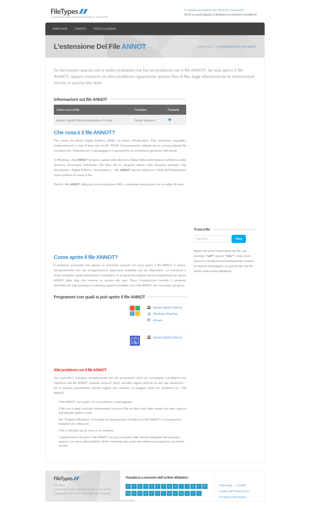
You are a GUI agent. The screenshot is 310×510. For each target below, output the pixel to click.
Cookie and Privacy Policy (234, 491)
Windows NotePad (165, 313)
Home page (60, 28)
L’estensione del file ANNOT (236, 46)
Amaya (157, 320)
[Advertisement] (120, 220)
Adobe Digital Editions (167, 307)
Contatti (80, 28)
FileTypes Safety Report (232, 497)
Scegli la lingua (104, 28)
